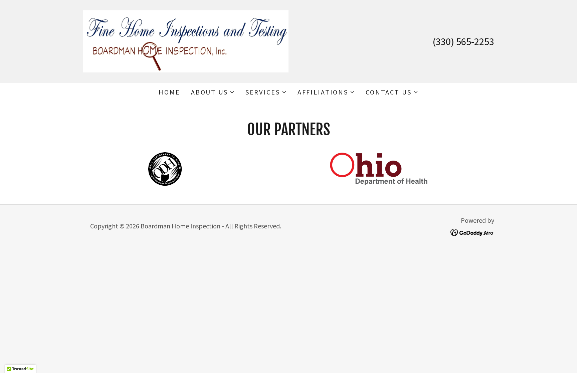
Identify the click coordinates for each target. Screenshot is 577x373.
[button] (213, 92)
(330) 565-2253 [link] (463, 41)
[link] (185, 40)
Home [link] (169, 92)
